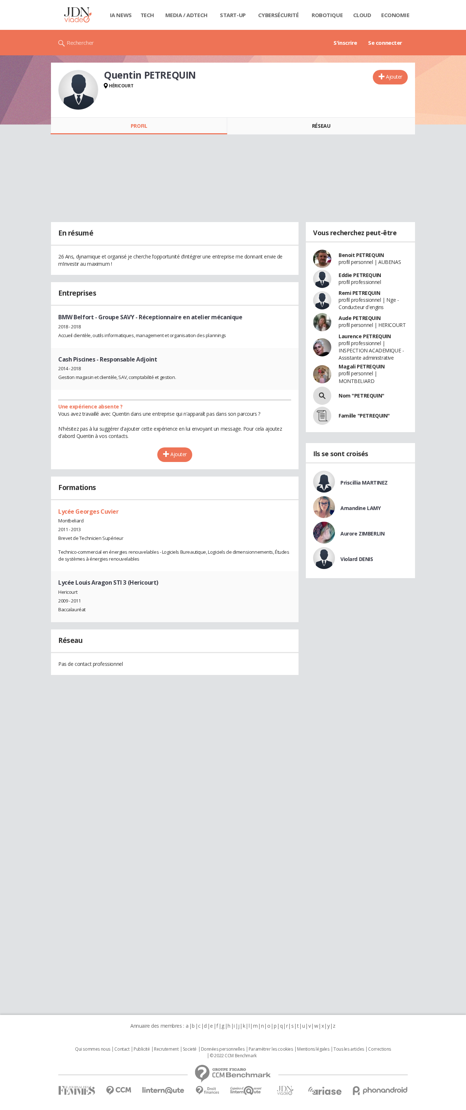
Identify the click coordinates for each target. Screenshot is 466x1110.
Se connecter (385, 42)
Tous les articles (348, 1049)
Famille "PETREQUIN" (364, 415)
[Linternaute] (163, 1090)
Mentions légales (313, 1049)
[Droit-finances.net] (207, 1090)
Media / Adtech (186, 15)
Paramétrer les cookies (271, 1049)
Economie (395, 15)
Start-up (233, 15)
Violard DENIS (356, 559)
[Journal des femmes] (76, 1090)
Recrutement (166, 1049)
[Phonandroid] (380, 1090)
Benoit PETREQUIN (361, 255)
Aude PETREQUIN (359, 318)
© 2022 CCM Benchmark (233, 1055)
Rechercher (80, 42)
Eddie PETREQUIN (360, 275)
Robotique (327, 15)
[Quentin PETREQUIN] (78, 90)
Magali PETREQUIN (361, 366)
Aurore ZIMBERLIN (362, 533)
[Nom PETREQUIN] (322, 396)
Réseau (321, 125)
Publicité (142, 1049)
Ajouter (394, 76)
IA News (121, 15)
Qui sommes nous (92, 1049)
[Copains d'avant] (246, 1090)
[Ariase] (324, 1091)
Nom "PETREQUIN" (361, 395)
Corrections (379, 1049)
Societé (190, 1049)
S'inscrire (345, 42)
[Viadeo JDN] (285, 1090)
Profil (139, 125)
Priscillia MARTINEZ (364, 482)
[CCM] (118, 1090)
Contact (121, 1049)
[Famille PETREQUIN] (322, 416)
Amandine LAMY (360, 508)
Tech (147, 15)
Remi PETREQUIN (359, 292)
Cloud (362, 15)
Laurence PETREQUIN (365, 336)
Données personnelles (223, 1049)
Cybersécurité (278, 15)
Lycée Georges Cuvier (88, 511)
